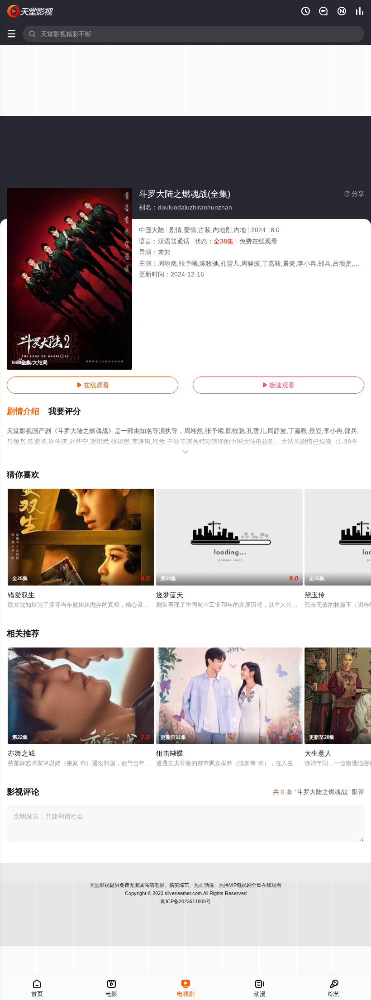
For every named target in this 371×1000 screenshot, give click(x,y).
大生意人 (318, 753)
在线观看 (92, 385)
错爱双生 (21, 595)
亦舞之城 (21, 753)
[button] (27, 411)
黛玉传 (314, 595)
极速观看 (278, 385)
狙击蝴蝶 (169, 753)
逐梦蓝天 (169, 595)
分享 (354, 193)
